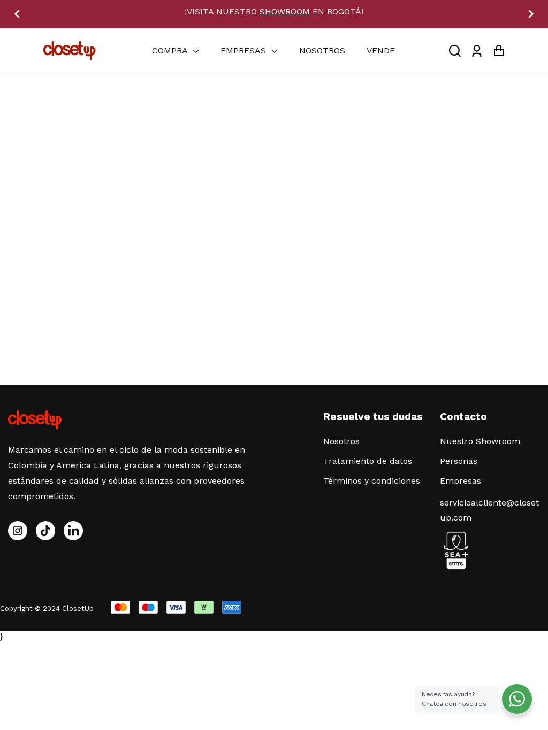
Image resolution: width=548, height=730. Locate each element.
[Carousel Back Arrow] (17, 13)
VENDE (381, 50)
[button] (454, 51)
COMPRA (171, 50)
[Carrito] (498, 51)
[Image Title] (45, 530)
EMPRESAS (244, 50)
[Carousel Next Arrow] (530, 13)
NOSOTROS (322, 50)
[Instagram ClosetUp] (17, 530)
